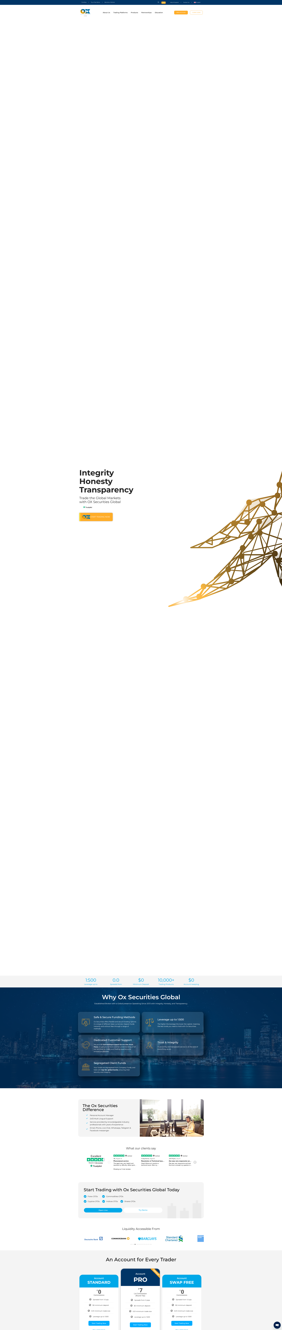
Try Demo (143, 1210)
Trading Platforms (120, 13)
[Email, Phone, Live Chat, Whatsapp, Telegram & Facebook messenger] (109, 1129)
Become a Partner (110, 2)
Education (159, 13)
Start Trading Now (99, 1323)
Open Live (103, 1210)
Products (134, 13)
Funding (84, 2)
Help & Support (174, 2)
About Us (106, 13)
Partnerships (146, 13)
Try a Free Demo (95, 2)
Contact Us (186, 2)
